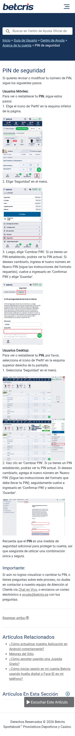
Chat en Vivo (28, 590)
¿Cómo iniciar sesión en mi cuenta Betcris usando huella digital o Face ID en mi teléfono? (39, 674)
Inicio (6, 40)
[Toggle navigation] (37, 693)
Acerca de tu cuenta (16, 45)
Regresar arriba (14, 618)
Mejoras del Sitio (21, 654)
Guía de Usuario (25, 40)
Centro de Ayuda (52, 40)
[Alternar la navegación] (66, 6)
